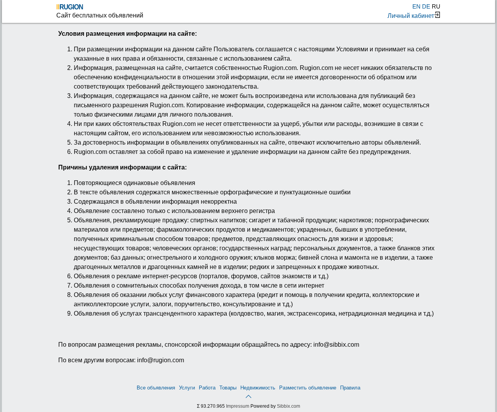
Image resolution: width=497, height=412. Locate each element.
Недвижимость (257, 388)
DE (426, 6)
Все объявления (156, 388)
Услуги (187, 388)
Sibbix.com (288, 406)
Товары (227, 388)
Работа (207, 388)
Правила (350, 388)
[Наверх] (248, 395)
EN (416, 6)
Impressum (237, 406)
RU (436, 6)
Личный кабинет (411, 15)
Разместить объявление (307, 388)
